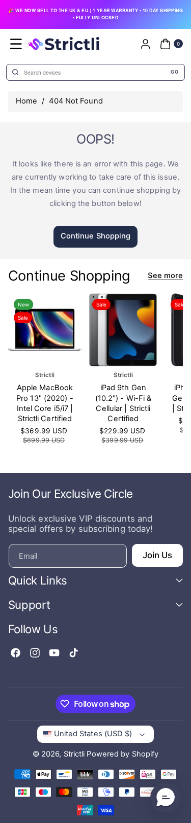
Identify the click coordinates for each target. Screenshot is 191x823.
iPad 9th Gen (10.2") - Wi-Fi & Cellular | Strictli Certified (123, 404)
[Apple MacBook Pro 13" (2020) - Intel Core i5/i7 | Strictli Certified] (44, 329)
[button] (16, 44)
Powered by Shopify (122, 754)
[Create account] (145, 44)
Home (26, 101)
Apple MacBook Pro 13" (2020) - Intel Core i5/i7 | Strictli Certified (44, 404)
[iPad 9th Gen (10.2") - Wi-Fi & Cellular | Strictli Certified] (123, 329)
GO (174, 72)
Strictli (74, 754)
